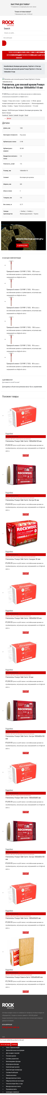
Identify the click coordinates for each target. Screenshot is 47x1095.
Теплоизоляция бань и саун (14, 1083)
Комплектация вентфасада (14, 1070)
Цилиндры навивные (12, 1092)
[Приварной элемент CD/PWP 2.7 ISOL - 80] (26, 301)
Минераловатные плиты (13, 1078)
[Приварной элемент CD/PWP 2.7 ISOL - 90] (26, 283)
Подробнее (9, 434)
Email (26, 115)
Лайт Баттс (13, 439)
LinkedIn (16, 115)
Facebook (5, 115)
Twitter (11, 115)
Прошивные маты (11, 1089)
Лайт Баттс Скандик (15, 557)
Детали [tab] (9, 118)
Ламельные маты (11, 1075)
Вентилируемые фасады (13, 1061)
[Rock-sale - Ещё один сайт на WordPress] (8, 23)
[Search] (4, 43)
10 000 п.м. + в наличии (23, 241)
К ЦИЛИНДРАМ (22, 245)
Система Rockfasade (12, 1072)
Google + (21, 115)
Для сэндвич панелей (19, 55)
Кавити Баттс (13, 975)
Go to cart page (5, 1044)
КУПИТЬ (26, 455)
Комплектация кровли (12, 1067)
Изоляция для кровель (32, 110)
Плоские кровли (25, 54)
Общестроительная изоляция (23, 439)
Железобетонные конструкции (15, 1050)
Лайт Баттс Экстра (14, 498)
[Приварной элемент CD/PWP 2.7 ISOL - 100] (26, 265)
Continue (14, 1044)
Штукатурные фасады (12, 1064)
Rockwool (21, 110)
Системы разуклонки (12, 1058)
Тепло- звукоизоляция (13, 1047)
